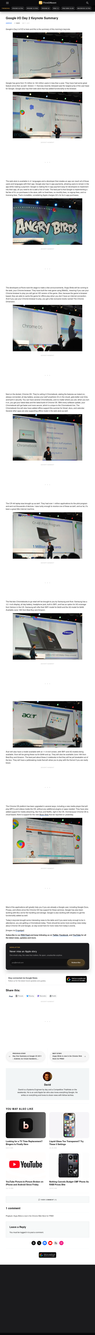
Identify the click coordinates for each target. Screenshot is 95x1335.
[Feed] (56, 1243)
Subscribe (76, 962)
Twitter (55, 935)
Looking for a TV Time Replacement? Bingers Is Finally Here (24, 1143)
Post (11, 996)
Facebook (63, 935)
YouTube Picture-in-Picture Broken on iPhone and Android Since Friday (24, 1183)
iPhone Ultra (17, 8)
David (18, 23)
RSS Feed (25, 935)
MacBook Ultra (84, 8)
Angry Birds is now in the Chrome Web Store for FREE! (33, 1216)
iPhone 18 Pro (32, 8)
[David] (47, 1076)
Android (9, 23)
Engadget (20, 930)
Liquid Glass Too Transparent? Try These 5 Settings (66, 1143)
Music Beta (44, 814)
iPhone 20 (45, 8)
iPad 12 (56, 8)
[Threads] (34, 1243)
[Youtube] (50, 1243)
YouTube (77, 935)
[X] (39, 1243)
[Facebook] (45, 1243)
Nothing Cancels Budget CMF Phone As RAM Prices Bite (69, 1183)
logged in (24, 1232)
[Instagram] (61, 1243)
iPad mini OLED (68, 8)
